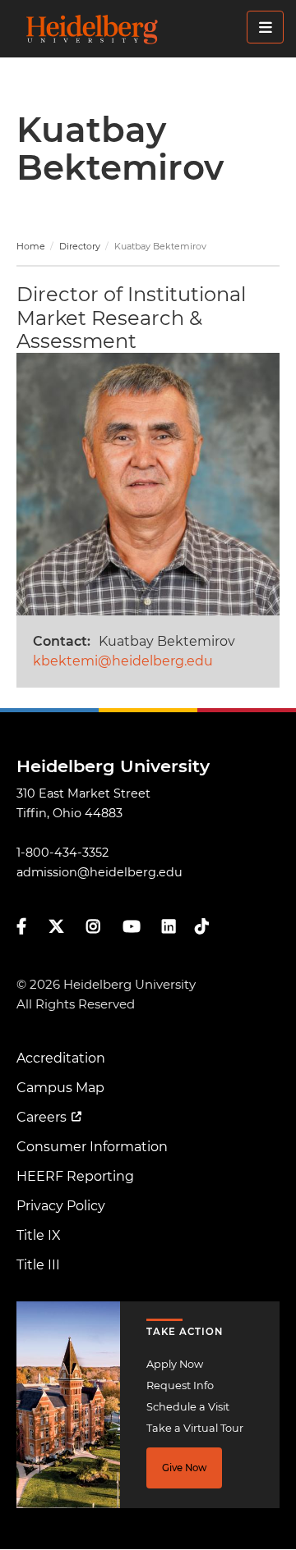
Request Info (180, 1385)
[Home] (153, 28)
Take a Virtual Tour (194, 1428)
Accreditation (60, 1058)
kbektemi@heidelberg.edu (123, 661)
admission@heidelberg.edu (99, 872)
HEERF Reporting (75, 1176)
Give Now (184, 1468)
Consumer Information (92, 1146)
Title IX (38, 1235)
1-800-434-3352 (62, 852)
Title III (38, 1265)
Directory (79, 246)
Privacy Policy (60, 1206)
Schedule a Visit (187, 1407)
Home (30, 246)
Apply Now (174, 1364)
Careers (41, 1117)
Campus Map (60, 1087)
